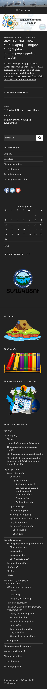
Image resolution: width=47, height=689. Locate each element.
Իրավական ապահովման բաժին (23, 443)
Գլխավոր (8, 430)
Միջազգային (19, 530)
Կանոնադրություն (19, 510)
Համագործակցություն (21, 526)
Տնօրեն (10, 439)
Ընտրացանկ (25, 10)
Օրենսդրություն (18, 507)
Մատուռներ (16, 625)
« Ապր (7, 246)
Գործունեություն (15, 473)
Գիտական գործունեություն (24, 518)
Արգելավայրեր (17, 555)
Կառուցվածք (10, 436)
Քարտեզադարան (13, 174)
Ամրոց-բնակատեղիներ (22, 613)
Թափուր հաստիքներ (20, 514)
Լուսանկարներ (11, 169)
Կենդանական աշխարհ (19, 587)
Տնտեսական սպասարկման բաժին (25, 454)
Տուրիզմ (8, 154)
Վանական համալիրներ (22, 621)
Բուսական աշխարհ (17, 603)
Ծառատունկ (22, 498)
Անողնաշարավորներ (20, 598)
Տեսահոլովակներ (13, 164)
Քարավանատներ (19, 617)
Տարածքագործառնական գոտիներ (25, 543)
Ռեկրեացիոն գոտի (19, 547)
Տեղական (18, 534)
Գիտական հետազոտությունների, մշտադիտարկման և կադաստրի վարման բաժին (24, 461)
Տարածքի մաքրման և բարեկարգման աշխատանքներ (27, 491)
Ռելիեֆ (10, 571)
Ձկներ (13, 591)
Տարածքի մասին (12, 540)
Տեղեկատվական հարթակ (17, 646)
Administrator (26, 37)
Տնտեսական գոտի (19, 559)
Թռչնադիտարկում (25, 484)
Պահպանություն (24, 502)
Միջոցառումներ (21, 480)
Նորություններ (11, 470)
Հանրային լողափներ (17, 563)
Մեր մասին (15, 477)
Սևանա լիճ (12, 567)
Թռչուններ (15, 595)
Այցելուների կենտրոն (15, 651)
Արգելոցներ (16, 551)
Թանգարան (13, 640)
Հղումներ (9, 159)
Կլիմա (10, 575)
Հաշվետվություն (18, 522)
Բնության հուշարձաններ (22, 636)
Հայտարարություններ (18, 92)
